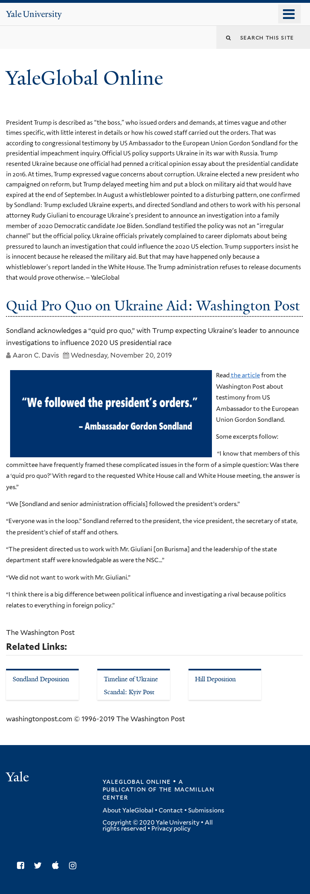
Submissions (206, 810)
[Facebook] (22, 865)
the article (245, 375)
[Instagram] (74, 865)
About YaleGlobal (128, 810)
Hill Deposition (215, 679)
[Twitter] (40, 865)
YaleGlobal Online (84, 78)
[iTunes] (57, 865)
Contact (171, 810)
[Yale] (18, 778)
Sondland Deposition (41, 679)
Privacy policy (171, 828)
